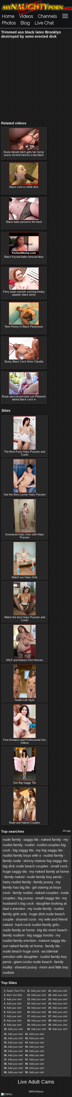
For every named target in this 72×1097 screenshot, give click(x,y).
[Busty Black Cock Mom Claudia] (24, 348)
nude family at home (19, 930)
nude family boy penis (44, 877)
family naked (14, 877)
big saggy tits (23, 850)
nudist (30, 845)
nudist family (53, 855)
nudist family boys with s (22, 855)
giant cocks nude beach (33, 962)
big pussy (25, 898)
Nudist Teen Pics (16, 990)
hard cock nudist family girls (37, 925)
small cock (59, 866)
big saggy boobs (40, 935)
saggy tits (31, 840)
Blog (25, 22)
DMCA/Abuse (36, 1091)
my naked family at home (49, 871)
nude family (12, 840)
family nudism (14, 935)
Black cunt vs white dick (23, 186)
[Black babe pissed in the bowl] (24, 208)
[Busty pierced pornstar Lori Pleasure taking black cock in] (24, 383)
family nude (12, 861)
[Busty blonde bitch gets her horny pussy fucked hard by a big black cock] (24, 139)
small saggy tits (47, 898)
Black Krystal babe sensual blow (23, 256)
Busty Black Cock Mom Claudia (24, 361)
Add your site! (14, 999)
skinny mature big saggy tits (45, 861)
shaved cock (26, 919)
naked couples (46, 893)
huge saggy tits (15, 871)
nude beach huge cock (21, 951)
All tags (67, 830)
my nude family (40, 909)
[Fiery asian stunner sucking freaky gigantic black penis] (24, 278)
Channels (47, 16)
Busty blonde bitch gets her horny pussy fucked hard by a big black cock (24, 155)
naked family (51, 840)
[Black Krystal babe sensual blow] (24, 243)
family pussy (43, 882)
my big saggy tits (49, 850)
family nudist (22, 893)
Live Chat (44, 22)
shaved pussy (26, 967)
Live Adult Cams (36, 1082)
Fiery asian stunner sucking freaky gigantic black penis (24, 293)
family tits (52, 946)
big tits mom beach (52, 930)
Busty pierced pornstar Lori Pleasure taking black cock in (24, 398)
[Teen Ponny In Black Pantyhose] (24, 313)
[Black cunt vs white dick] (24, 174)
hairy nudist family (17, 882)
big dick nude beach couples (25, 866)
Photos (9, 22)
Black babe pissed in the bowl (24, 221)
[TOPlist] (6, 1094)
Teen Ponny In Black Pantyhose (24, 326)
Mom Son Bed (14, 995)
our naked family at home (23, 946)
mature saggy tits (52, 941)
